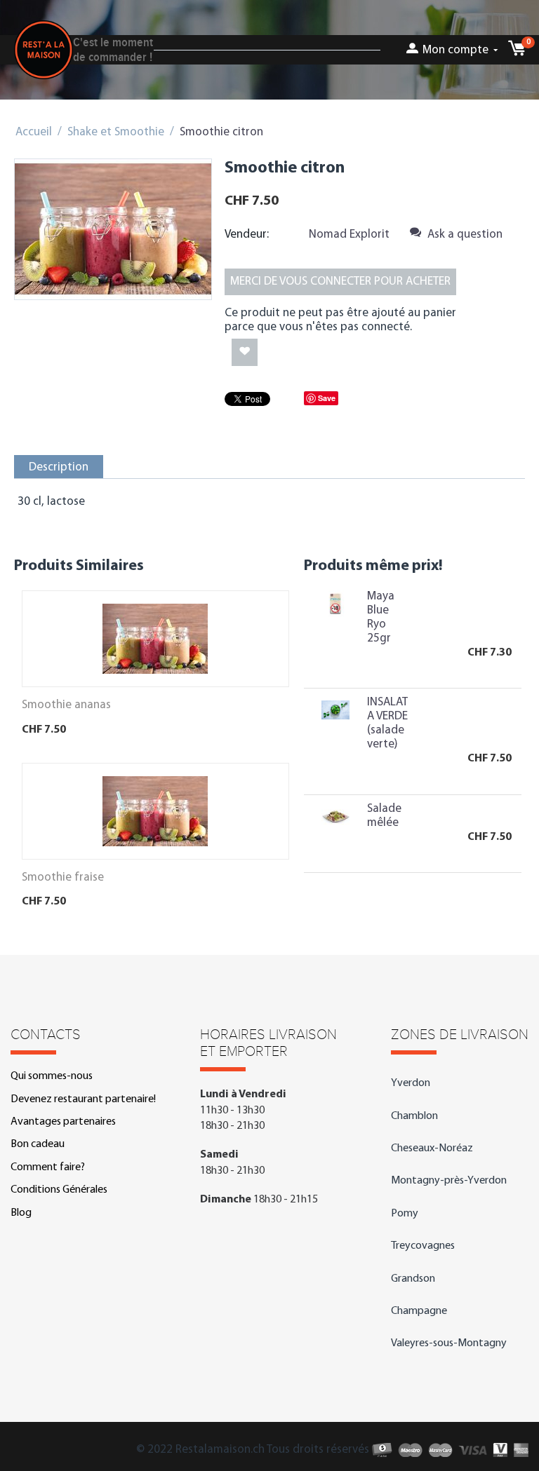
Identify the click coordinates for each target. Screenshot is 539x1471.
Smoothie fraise (63, 877)
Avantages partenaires (63, 1121)
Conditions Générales (59, 1189)
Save (326, 398)
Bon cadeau (38, 1144)
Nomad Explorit (349, 234)
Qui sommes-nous (52, 1076)
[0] (516, 52)
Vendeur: (247, 234)
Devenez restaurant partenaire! (83, 1099)
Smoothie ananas (66, 705)
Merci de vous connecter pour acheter (340, 281)
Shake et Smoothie (115, 132)
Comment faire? (48, 1167)
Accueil (33, 132)
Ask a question (464, 234)
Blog (21, 1213)
